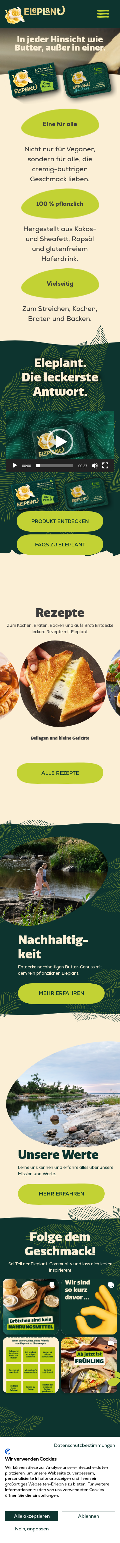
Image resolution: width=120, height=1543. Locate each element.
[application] (60, 441)
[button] (60, 442)
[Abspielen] (14, 465)
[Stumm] (94, 465)
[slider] (54, 465)
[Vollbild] (105, 465)
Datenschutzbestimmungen (84, 1445)
